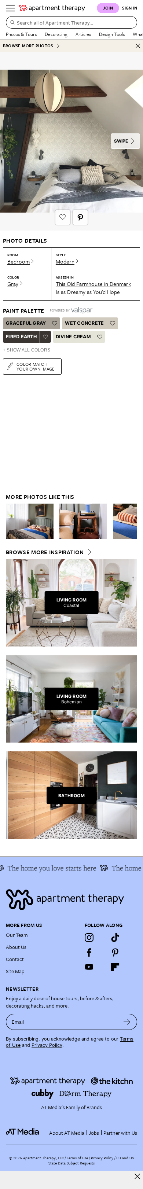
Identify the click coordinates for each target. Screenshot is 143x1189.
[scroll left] (12, 521)
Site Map (15, 971)
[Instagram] (89, 937)
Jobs (94, 1133)
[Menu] (10, 8)
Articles (83, 34)
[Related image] (30, 522)
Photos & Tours (21, 34)
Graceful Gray (26, 323)
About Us (16, 947)
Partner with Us (120, 1133)
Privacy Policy (47, 1045)
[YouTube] (89, 966)
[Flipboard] (115, 966)
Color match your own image (35, 366)
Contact (15, 959)
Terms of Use (77, 1158)
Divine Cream (73, 336)
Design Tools (112, 34)
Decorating (56, 34)
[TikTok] (115, 937)
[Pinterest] (115, 952)
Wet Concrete (84, 323)
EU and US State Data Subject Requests (91, 1160)
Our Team (17, 935)
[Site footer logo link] (71, 899)
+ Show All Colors (26, 350)
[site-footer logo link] (22, 1132)
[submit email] (127, 1022)
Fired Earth (21, 336)
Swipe (121, 141)
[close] (137, 1176)
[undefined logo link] (52, 8)
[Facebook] (89, 952)
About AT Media (66, 1133)
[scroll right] (131, 521)
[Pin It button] (80, 217)
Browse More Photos (28, 46)
